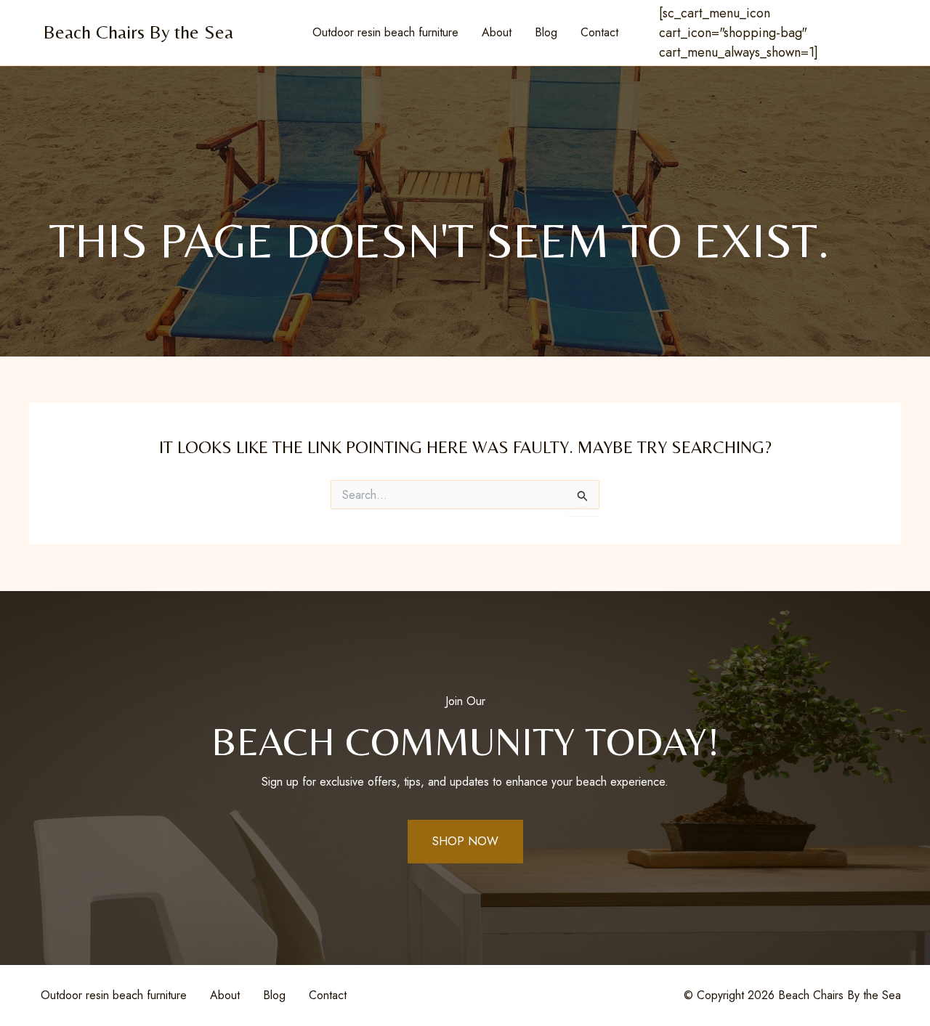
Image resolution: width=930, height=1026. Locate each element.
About (497, 32)
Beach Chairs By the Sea (138, 32)
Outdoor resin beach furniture (385, 32)
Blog (546, 32)
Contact (599, 32)
